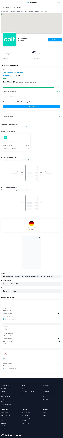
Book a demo (25, 423)
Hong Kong (4, 426)
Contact (45, 418)
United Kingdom (5, 415)
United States (4, 412)
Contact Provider (55, 40)
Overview (24, 388)
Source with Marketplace (28, 391)
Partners (45, 415)
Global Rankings (26, 412)
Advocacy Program (27, 418)
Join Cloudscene (28, 127)
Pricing (44, 396)
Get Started (46, 391)
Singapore (3, 423)
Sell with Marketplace (48, 394)
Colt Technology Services (32, 11)
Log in (20, 127)
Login (58, 2)
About (44, 412)
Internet (3, 391)
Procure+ (24, 394)
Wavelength (4, 402)
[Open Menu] (2, 2)
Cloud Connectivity (6, 404)
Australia (3, 418)
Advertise (45, 399)
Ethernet (3, 399)
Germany (12, 11)
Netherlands (4, 420)
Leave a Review (31, 106)
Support (24, 420)
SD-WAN (3, 388)
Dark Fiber (3, 394)
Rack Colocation (5, 396)
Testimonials (25, 415)
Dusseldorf (20, 11)
